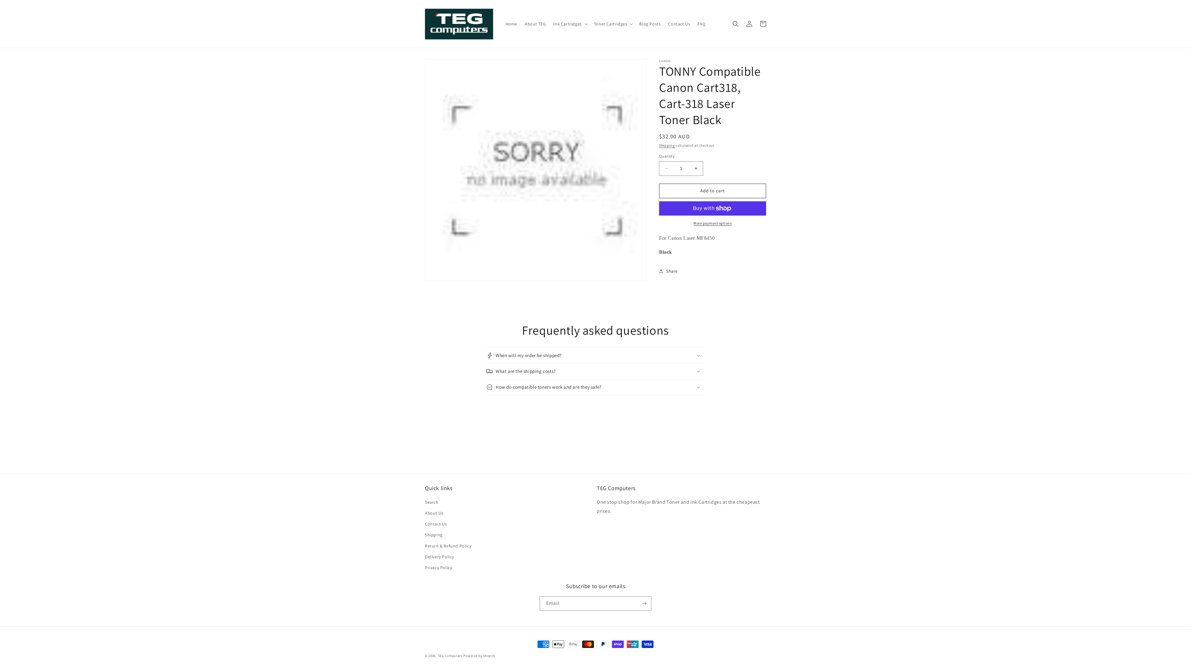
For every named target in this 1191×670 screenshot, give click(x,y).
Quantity (667, 156)
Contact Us (436, 524)
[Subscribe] (644, 603)
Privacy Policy (438, 567)
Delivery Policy (439, 557)
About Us (434, 513)
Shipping (667, 145)
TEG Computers (450, 656)
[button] (570, 23)
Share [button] (672, 271)
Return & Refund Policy (448, 546)
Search (432, 502)
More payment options (713, 223)
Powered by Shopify (479, 656)
